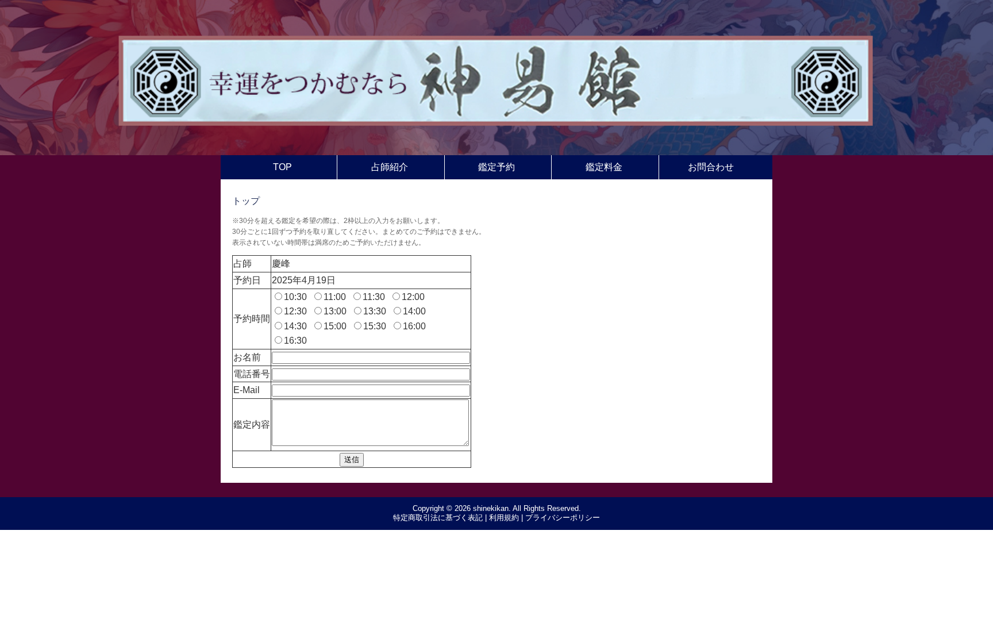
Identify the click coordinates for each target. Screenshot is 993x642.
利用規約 (504, 517)
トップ (246, 201)
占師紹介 (389, 167)
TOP (282, 167)
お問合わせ (711, 167)
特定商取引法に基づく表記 (438, 517)
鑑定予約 (496, 167)
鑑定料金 (604, 167)
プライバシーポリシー (562, 517)
